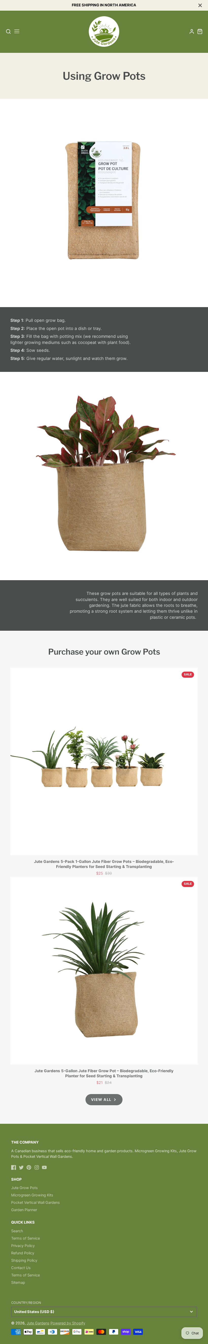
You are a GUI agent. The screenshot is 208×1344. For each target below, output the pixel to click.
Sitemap (18, 1282)
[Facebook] (13, 1167)
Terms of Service (25, 1238)
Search (17, 1231)
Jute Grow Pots (24, 1187)
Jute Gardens (38, 1323)
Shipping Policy (24, 1260)
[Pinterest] (28, 1167)
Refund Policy (22, 1253)
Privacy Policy (23, 1245)
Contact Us (21, 1268)
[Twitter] (21, 1167)
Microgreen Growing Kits (32, 1195)
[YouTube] (44, 1167)
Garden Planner (24, 1210)
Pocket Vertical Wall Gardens (35, 1202)
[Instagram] (36, 1167)
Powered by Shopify (67, 1323)
